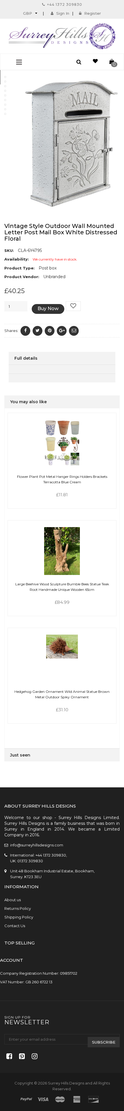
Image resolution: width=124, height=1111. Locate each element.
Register (92, 13)
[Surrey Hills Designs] (62, 36)
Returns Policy (17, 908)
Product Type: (19, 268)
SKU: (9, 250)
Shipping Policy (18, 917)
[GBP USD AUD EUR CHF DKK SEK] (29, 13)
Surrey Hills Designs (66, 1083)
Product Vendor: (21, 276)
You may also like (28, 401)
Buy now (48, 308)
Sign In (62, 13)
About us (12, 899)
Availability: (16, 259)
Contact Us (14, 925)
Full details (25, 358)
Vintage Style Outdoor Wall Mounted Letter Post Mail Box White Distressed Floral (60, 232)
